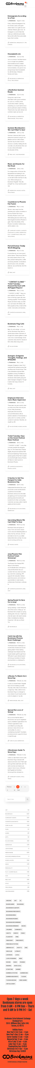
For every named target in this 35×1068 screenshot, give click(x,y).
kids (26, 947)
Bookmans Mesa (11, 915)
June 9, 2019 (20, 168)
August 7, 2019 (20, 20)
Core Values (13, 740)
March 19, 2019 (21, 560)
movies (8, 962)
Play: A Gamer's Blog (14, 234)
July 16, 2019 (20, 94)
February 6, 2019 (21, 754)
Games (17, 232)
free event (9, 940)
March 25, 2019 (21, 524)
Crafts (8, 933)
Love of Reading (11, 958)
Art (6, 810)
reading (8, 965)
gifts (6, 837)
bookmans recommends (13, 922)
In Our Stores (14, 346)
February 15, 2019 (21, 714)
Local (17, 954)
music (15, 962)
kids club (9, 951)
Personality (20, 42)
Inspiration (13, 42)
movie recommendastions (12, 856)
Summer (18, 969)
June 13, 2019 (20, 132)
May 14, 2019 (20, 290)
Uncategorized (20, 154)
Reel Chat (12, 154)
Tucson (23, 976)
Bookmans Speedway (12, 926)
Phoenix (22, 962)
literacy (17, 951)
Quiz (6, 875)
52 (14, 790)
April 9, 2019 (20, 442)
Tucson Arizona (11, 980)
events (16, 933)
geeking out (10, 947)
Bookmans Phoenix (12, 918)
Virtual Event (10, 983)
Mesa (20, 958)
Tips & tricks (14, 80)
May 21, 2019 (20, 206)
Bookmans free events (13, 911)
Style (9, 80)
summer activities (11, 973)
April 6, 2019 (20, 484)
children (9, 929)
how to (19, 947)
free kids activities (12, 944)
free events (19, 940)
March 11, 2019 (20, 642)
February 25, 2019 (21, 680)
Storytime (9, 969)
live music (9, 954)
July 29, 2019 (20, 56)
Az (20, 900)
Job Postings (9, 848)
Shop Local (17, 965)
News (7, 864)
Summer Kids (24, 973)
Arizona (8, 900)
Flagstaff (9, 936)
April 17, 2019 (20, 402)
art (15, 900)
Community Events (15, 230)
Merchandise (11, 118)
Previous (9, 786)
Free (17, 936)
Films (6, 829)
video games (23, 980)
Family (23, 933)
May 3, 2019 (20, 362)
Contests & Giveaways (16, 312)
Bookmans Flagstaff (12, 907)
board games (10, 904)
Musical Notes (21, 190)
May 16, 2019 (20, 250)
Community (18, 929)
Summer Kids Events (12, 976)
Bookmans (12, 20)
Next (18, 790)
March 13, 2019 (21, 604)
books (24, 926)
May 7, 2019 (20, 326)
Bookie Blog (13, 78)
